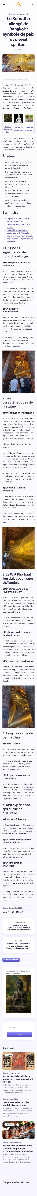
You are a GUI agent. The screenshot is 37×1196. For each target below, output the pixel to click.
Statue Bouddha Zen (7, 129)
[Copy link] (22, 912)
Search (19, 1034)
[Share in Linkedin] (17, 912)
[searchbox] (18, 1027)
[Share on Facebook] (13, 912)
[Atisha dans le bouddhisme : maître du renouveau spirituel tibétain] (18, 1061)
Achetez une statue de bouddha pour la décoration (18, 972)
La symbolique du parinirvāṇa (20, 236)
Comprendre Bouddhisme (15, 1182)
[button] (3, 4)
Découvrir (9, 1124)
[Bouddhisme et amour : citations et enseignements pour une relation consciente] (18, 926)
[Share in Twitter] (9, 912)
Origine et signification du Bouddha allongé (18, 220)
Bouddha (18, 49)
